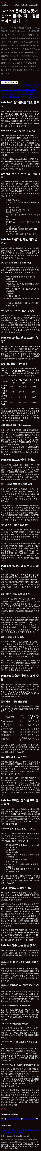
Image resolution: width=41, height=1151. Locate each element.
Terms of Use (17, 1130)
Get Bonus (5, 80)
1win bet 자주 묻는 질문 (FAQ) (25, 97)
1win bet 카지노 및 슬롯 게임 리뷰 (15, 92)
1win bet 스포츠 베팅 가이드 (24, 90)
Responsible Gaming (15, 1132)
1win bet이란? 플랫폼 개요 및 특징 (15, 85)
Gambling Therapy (12, 1119)
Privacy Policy (6, 1130)
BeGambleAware (28, 1119)
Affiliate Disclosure (29, 1130)
